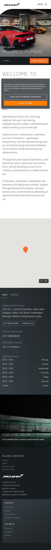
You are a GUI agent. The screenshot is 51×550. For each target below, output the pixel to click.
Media (4, 463)
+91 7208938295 (11, 336)
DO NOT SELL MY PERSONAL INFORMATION (25, 97)
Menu (7, 61)
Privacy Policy (9, 488)
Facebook (8, 528)
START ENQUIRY (39, 61)
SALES (4, 295)
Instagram (9, 532)
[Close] (46, 81)
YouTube (8, 535)
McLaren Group (8, 466)
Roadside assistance (13, 517)
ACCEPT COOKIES (25, 103)
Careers (5, 460)
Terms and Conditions (13, 492)
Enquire (7, 511)
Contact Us (9, 507)
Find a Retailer (10, 514)
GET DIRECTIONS (11, 323)
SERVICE (14, 295)
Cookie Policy (9, 482)
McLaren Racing (8, 469)
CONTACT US (28, 323)
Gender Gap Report (11, 485)
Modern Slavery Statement (15, 495)
